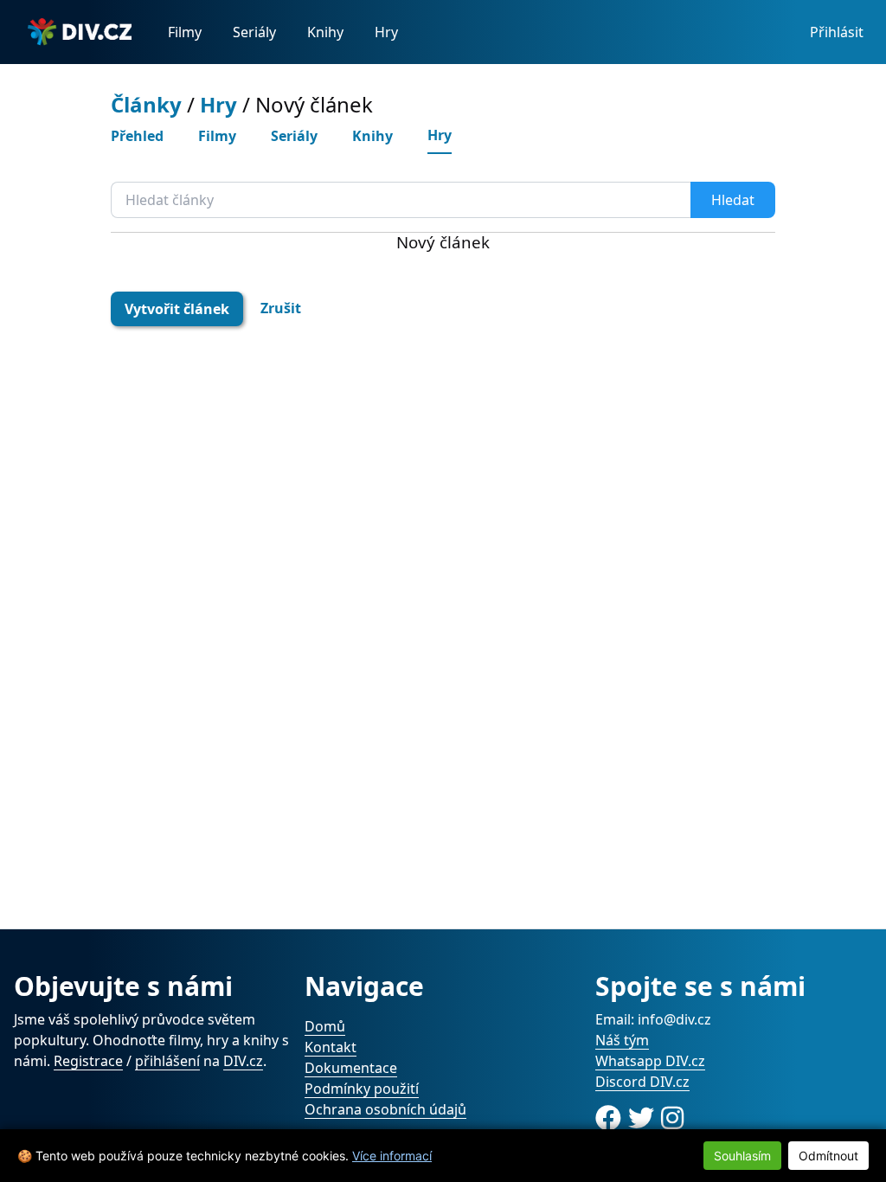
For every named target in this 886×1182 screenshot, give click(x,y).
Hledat (732, 199)
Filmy (185, 32)
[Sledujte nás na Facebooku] (611, 1117)
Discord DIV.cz (642, 1081)
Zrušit (280, 308)
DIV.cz (243, 1060)
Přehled (137, 135)
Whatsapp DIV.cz (650, 1060)
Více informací (392, 1155)
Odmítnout (828, 1155)
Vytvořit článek (177, 308)
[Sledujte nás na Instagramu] (672, 1117)
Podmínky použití (362, 1088)
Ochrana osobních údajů (385, 1109)
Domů (325, 1026)
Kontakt (330, 1047)
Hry (386, 32)
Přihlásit (837, 32)
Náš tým (622, 1040)
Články (146, 104)
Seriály (254, 32)
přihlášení (167, 1060)
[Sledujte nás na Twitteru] (644, 1117)
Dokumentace (351, 1067)
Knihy (325, 32)
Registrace (88, 1060)
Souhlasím (742, 1155)
